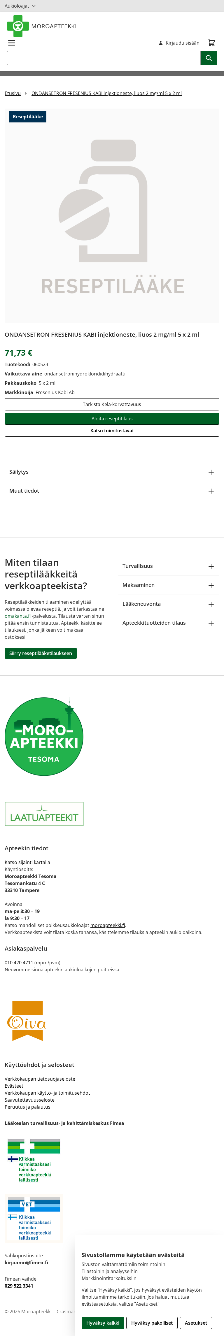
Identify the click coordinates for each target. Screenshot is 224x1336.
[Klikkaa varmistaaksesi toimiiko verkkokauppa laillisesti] (112, 1160)
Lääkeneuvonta (142, 603)
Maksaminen (139, 584)
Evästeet (14, 1086)
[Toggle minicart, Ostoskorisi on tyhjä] (211, 43)
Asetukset (196, 1323)
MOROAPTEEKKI (54, 26)
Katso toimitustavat (112, 430)
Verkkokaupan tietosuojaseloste (40, 1079)
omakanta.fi (18, 616)
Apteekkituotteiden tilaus (154, 622)
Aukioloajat (17, 6)
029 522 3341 (19, 1286)
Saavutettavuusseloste (30, 1100)
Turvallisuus (138, 565)
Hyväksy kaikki (102, 1323)
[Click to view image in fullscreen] (112, 215)
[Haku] (209, 58)
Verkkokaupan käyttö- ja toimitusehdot (47, 1093)
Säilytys (19, 471)
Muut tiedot (24, 490)
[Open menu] (11, 43)
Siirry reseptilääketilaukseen (40, 653)
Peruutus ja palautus (27, 1107)
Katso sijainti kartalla (27, 862)
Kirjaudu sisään (183, 43)
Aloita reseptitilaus (112, 418)
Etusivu (13, 93)
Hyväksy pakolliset (152, 1323)
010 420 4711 (19, 962)
